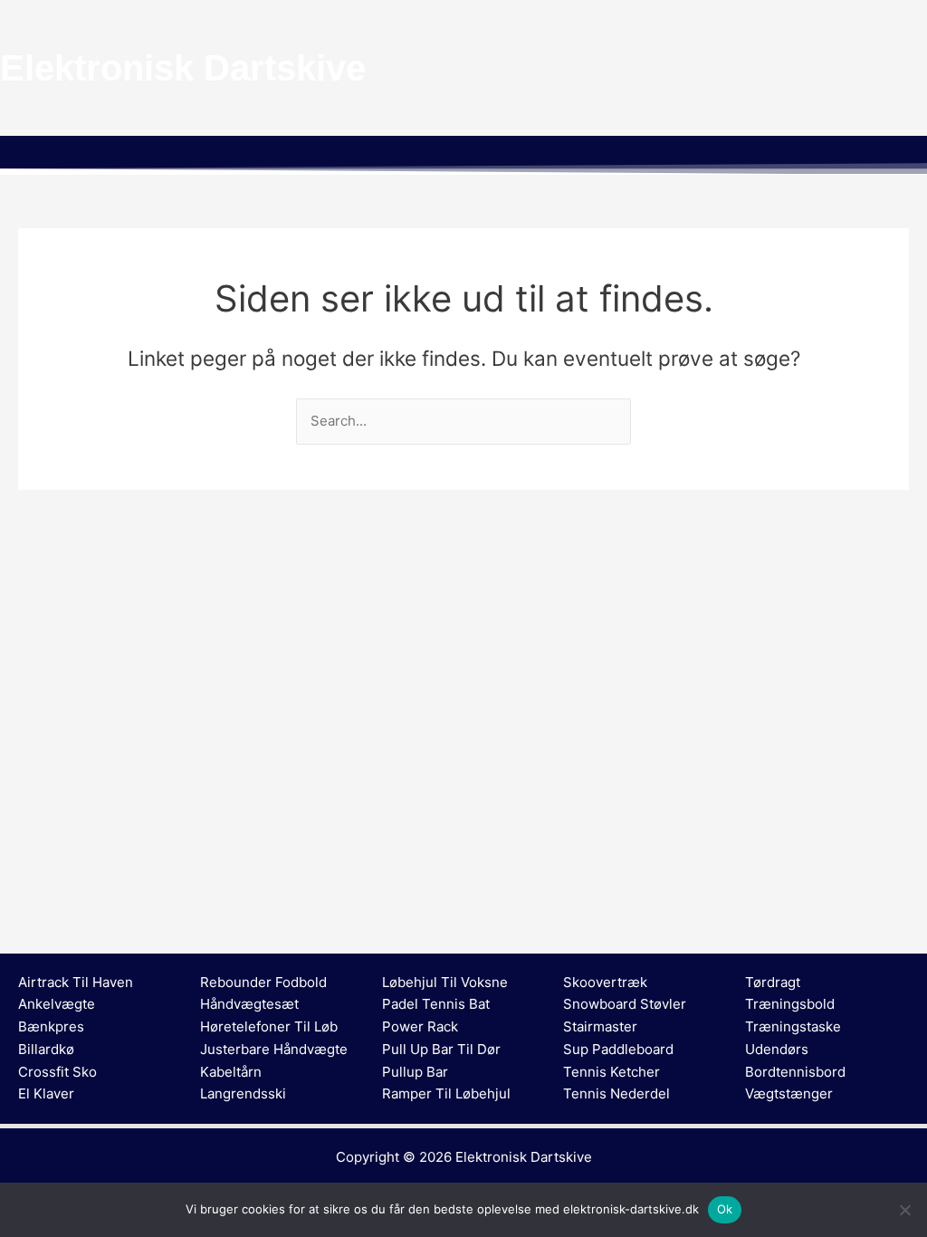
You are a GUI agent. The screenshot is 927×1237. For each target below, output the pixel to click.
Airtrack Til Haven (75, 982)
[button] (463, 155)
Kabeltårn (231, 1071)
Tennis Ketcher (611, 1071)
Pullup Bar (415, 1071)
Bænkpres (51, 1026)
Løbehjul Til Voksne (445, 982)
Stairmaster (600, 1026)
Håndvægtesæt (249, 1003)
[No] (904, 1210)
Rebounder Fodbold (263, 982)
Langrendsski (243, 1093)
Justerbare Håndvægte (274, 1049)
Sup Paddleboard (618, 1049)
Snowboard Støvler (624, 1003)
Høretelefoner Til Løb (269, 1026)
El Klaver (46, 1093)
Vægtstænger (789, 1093)
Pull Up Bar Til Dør (441, 1049)
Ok (725, 1209)
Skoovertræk (605, 982)
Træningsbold (790, 1003)
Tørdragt (772, 982)
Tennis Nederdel (616, 1093)
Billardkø (46, 1049)
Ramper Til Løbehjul (446, 1093)
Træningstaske (793, 1026)
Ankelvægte (56, 1003)
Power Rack (420, 1026)
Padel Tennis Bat (436, 1003)
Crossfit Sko (57, 1071)
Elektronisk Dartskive (523, 1156)
